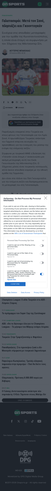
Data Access (25, 292)
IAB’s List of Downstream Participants (28, 233)
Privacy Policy (39, 292)
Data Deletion (12, 292)
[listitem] (25, 240)
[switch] (42, 245)
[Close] (46, 199)
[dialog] (25, 245)
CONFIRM (15, 284)
